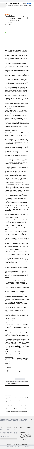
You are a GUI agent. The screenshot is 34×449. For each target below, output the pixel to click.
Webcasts (6, 0)
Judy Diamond (11, 0)
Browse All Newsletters (22, 442)
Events (8, 433)
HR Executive (9, 444)
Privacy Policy (23, 446)
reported (18, 233)
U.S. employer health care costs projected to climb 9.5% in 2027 (17, 401)
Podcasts (3, 0)
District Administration (16, 444)
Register (29, 3)
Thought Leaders (29, 0)
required (8, 198)
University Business (24, 444)
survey (13, 98)
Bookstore (25, 0)
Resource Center (20, 0)
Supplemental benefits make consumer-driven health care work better (17, 406)
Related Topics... (11, 379)
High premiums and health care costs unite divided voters (16, 411)
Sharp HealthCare (20, 134)
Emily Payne (10, 22)
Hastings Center (16, 299)
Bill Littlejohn (21, 135)
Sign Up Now (25, 439)
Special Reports (2, 433)
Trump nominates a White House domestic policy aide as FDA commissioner (16, 409)
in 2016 (19, 343)
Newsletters (24, 3)
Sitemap (8, 436)
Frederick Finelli (9, 306)
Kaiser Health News (9, 356)
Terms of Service (18, 446)
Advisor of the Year (3, 436)
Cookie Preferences (28, 446)
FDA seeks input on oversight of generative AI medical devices (16, 403)
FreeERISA (15, 0)
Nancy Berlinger (22, 298)
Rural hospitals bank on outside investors (15, 371)
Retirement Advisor (3, 432)
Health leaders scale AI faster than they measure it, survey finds (17, 398)
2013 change (8, 184)
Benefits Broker (2, 429)
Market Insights (7, 14)
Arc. (8, 446)
